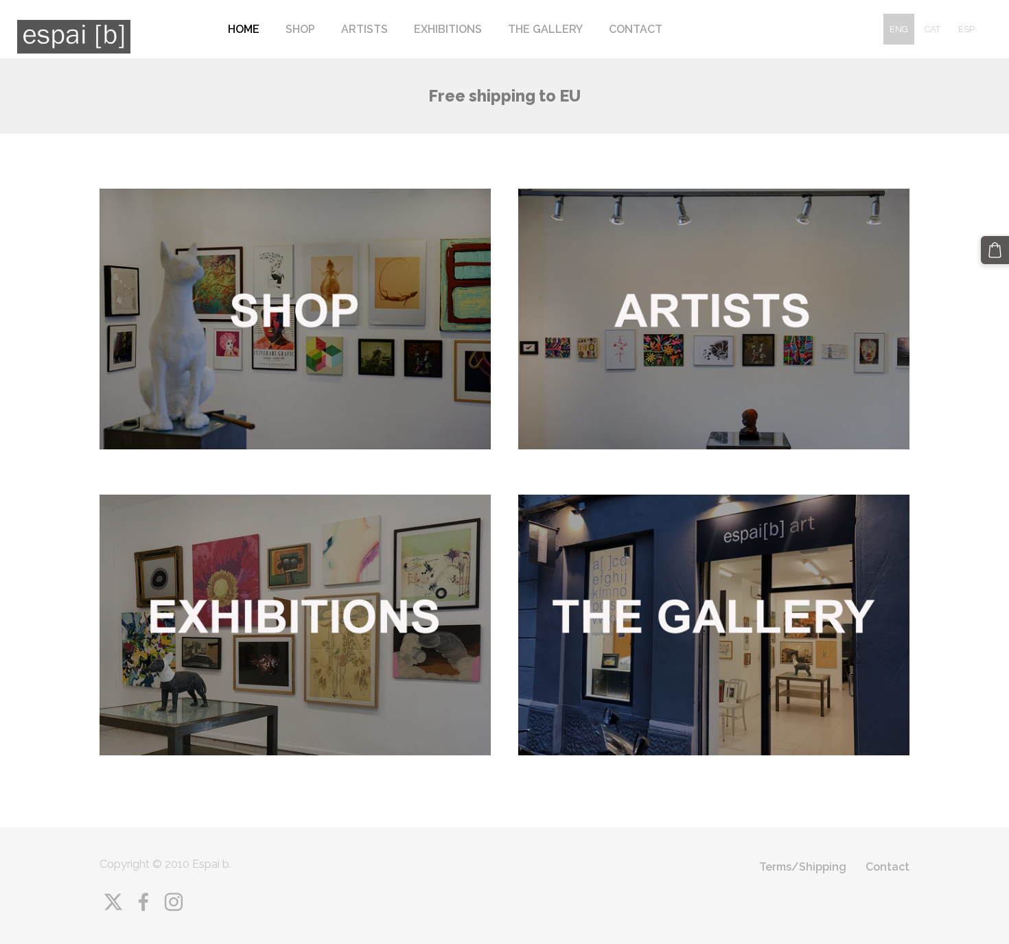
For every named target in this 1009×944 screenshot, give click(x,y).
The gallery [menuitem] (545, 29)
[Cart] (995, 250)
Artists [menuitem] (364, 29)
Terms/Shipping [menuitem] (802, 866)
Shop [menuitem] (300, 29)
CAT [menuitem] (932, 29)
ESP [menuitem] (966, 29)
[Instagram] (173, 902)
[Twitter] (113, 902)
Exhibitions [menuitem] (448, 29)
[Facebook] (143, 902)
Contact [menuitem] (635, 29)
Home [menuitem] (243, 29)
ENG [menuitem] (899, 29)
